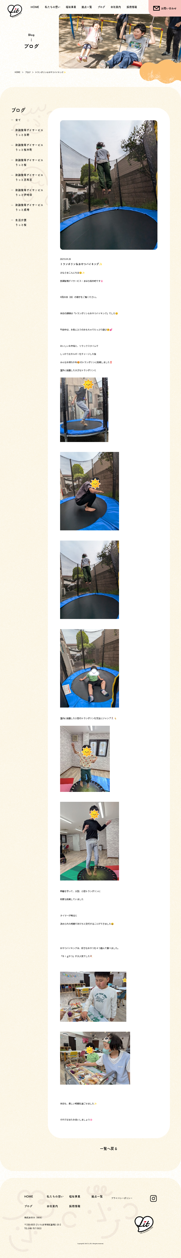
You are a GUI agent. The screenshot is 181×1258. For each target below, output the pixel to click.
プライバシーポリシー (121, 1198)
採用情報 (132, 7)
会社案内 (116, 7)
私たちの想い (52, 7)
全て (18, 120)
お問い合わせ (169, 8)
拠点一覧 (87, 7)
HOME (35, 7)
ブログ (101, 7)
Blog (31, 35)
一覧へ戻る (109, 1148)
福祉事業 (74, 1196)
